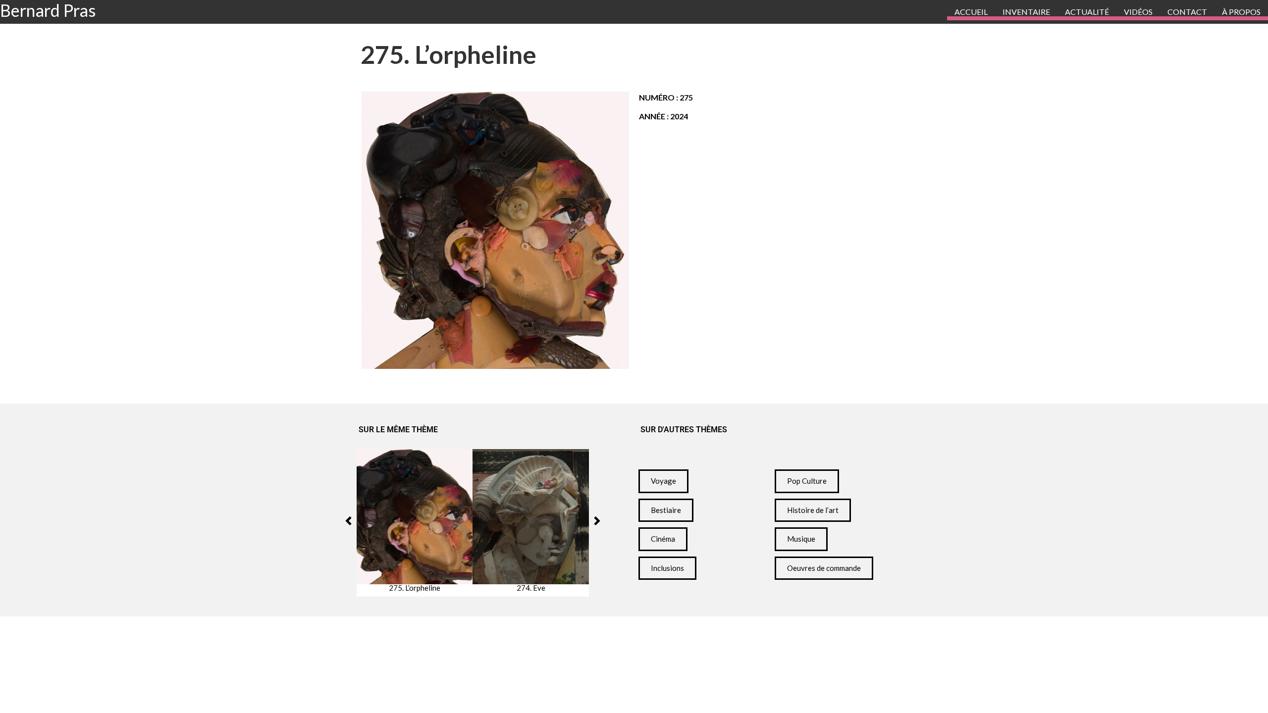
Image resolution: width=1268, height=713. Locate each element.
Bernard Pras (48, 10)
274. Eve (531, 588)
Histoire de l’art (813, 510)
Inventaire (1026, 11)
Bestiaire (666, 510)
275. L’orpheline (414, 588)
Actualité (1087, 11)
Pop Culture (807, 480)
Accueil (971, 11)
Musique (801, 538)
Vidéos (1138, 11)
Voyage (663, 480)
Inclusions (667, 567)
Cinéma (663, 538)
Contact (1187, 11)
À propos (1241, 11)
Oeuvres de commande (824, 567)
